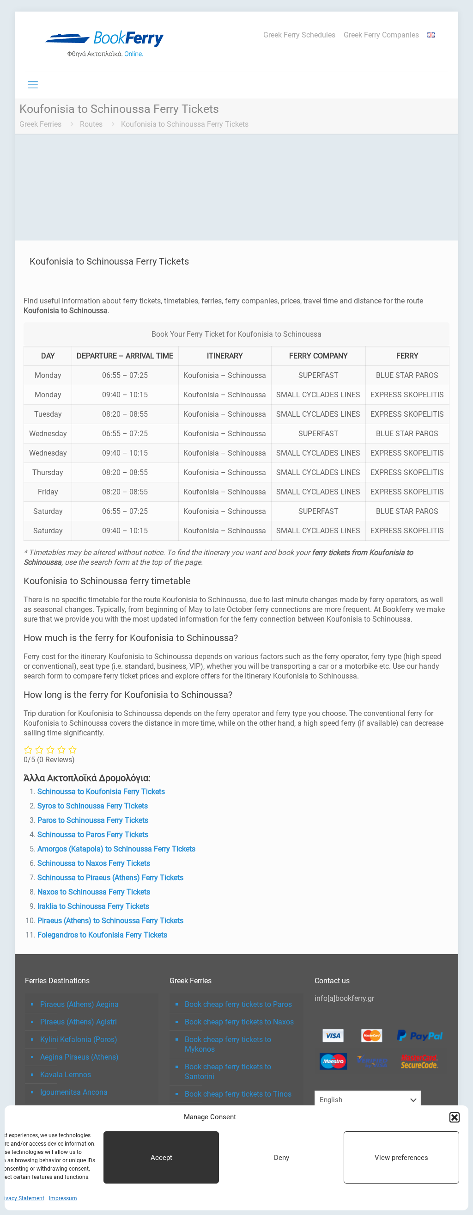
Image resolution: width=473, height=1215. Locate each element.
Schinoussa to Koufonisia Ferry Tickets (101, 791)
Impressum (63, 1198)
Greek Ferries (40, 124)
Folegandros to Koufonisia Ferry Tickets (102, 935)
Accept (161, 1157)
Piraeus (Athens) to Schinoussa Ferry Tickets (110, 920)
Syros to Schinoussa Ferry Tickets (92, 806)
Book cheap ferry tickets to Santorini (228, 1071)
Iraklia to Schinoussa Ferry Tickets (93, 906)
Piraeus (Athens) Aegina (79, 1004)
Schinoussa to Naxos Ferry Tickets (93, 863)
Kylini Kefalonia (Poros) (78, 1039)
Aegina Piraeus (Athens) (79, 1057)
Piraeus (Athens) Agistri (78, 1022)
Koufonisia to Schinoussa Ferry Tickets (185, 124)
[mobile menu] (33, 85)
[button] (454, 1117)
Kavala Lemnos (65, 1074)
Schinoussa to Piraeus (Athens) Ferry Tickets (110, 877)
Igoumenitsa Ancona (74, 1092)
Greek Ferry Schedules (299, 35)
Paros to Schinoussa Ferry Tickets (92, 820)
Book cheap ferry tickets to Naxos (239, 1022)
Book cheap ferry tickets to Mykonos (228, 1044)
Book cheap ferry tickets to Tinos (238, 1094)
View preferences (401, 1157)
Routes (91, 124)
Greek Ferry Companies (381, 35)
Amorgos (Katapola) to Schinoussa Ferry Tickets (116, 849)
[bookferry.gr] (108, 42)
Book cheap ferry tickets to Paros (238, 1004)
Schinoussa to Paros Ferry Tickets (92, 834)
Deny (281, 1157)
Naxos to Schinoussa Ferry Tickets (93, 892)
